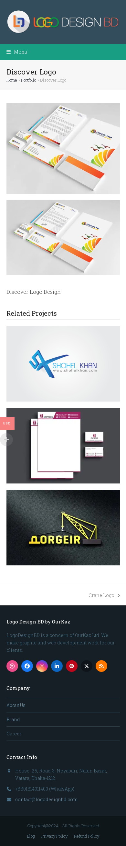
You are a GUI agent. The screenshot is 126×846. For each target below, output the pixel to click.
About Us (16, 705)
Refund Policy (86, 836)
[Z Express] (63, 445)
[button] (16, 51)
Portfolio (28, 80)
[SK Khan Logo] (63, 363)
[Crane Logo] (63, 527)
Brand (13, 719)
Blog (31, 836)
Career (13, 734)
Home (11, 80)
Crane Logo (101, 595)
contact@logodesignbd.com (46, 799)
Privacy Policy (54, 836)
